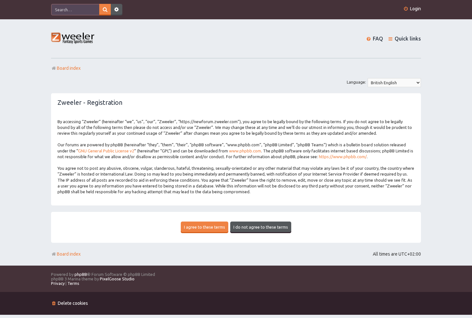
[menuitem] (412, 9)
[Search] (105, 9)
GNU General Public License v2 (106, 151)
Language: (356, 82)
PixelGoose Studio (117, 279)
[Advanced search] (116, 9)
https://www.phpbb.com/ (343, 156)
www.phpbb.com (245, 151)
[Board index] (73, 38)
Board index (69, 254)
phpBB (80, 274)
